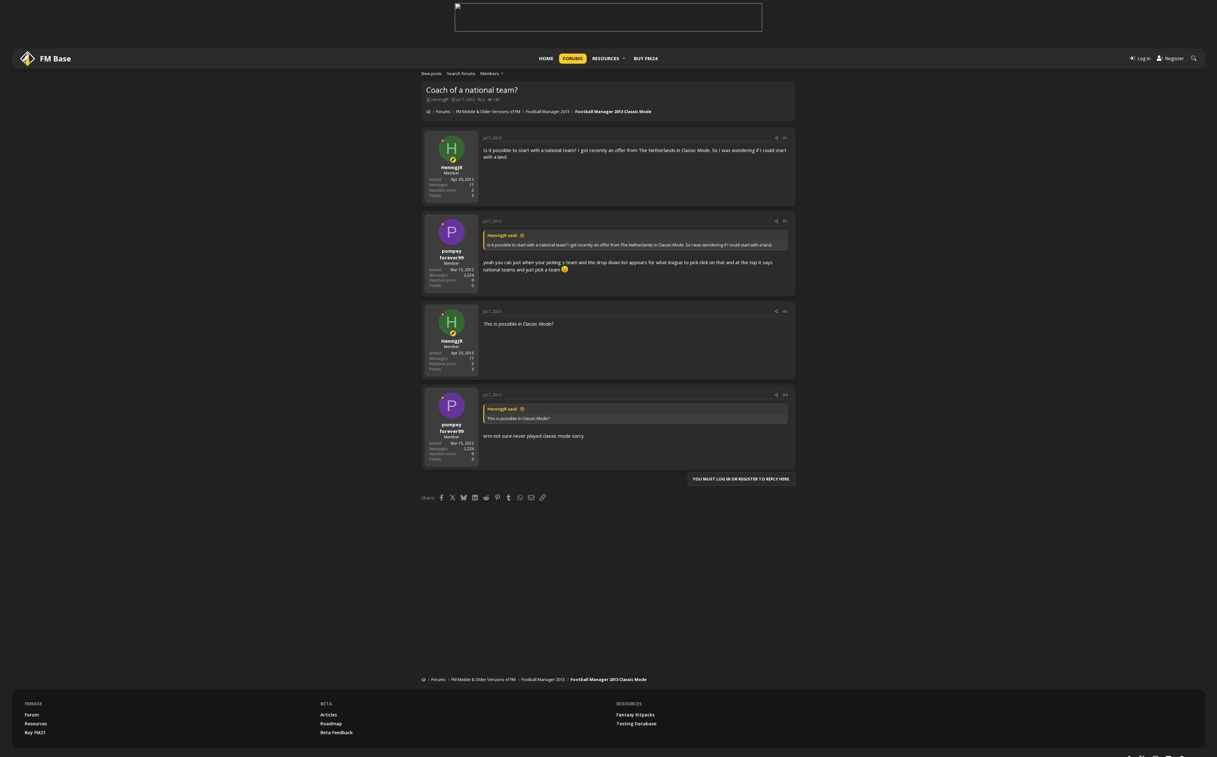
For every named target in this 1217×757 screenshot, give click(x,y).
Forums (573, 58)
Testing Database (636, 724)
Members (489, 73)
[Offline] (443, 141)
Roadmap (331, 724)
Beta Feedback (336, 732)
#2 (785, 221)
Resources (605, 58)
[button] (624, 58)
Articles (328, 715)
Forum (32, 715)
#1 (785, 138)
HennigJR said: (502, 235)
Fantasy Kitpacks (635, 715)
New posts (432, 73)
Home (546, 58)
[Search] (1194, 58)
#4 (785, 395)
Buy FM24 (646, 58)
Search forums (461, 73)
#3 (785, 311)
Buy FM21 (35, 732)
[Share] (776, 138)
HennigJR (439, 99)
